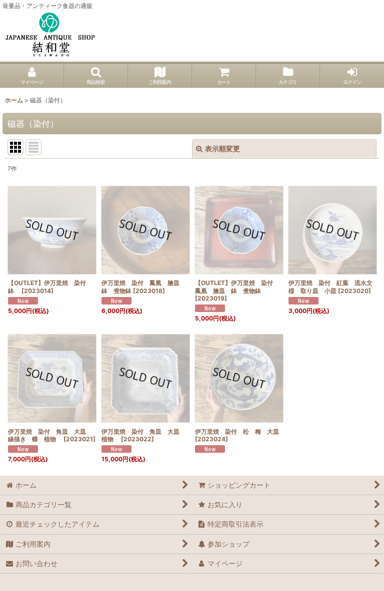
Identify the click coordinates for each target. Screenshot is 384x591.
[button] (96, 76)
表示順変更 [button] (222, 148)
